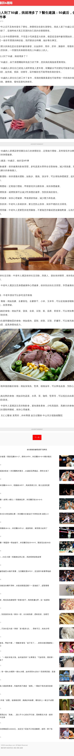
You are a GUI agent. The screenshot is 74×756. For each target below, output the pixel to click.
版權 (21, 748)
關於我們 (3, 748)
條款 (15, 748)
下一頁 (37, 437)
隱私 (18, 748)
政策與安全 (10, 748)
